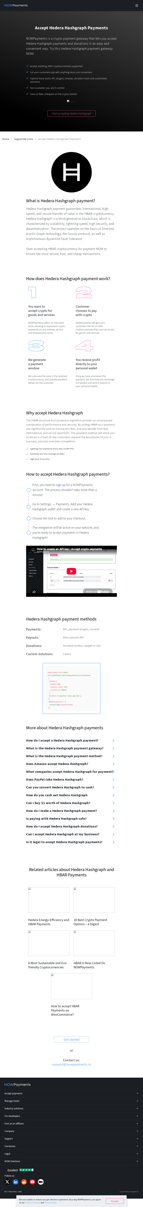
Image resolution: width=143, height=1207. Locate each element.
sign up (60, 485)
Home (5, 139)
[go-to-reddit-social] (24, 1182)
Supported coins (23, 139)
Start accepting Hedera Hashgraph (71, 113)
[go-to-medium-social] (41, 1182)
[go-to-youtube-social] (32, 1182)
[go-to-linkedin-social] (15, 1182)
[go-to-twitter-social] (7, 1182)
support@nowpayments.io (71, 1064)
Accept (115, 1201)
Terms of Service (32, 1202)
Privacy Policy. (50, 1202)
